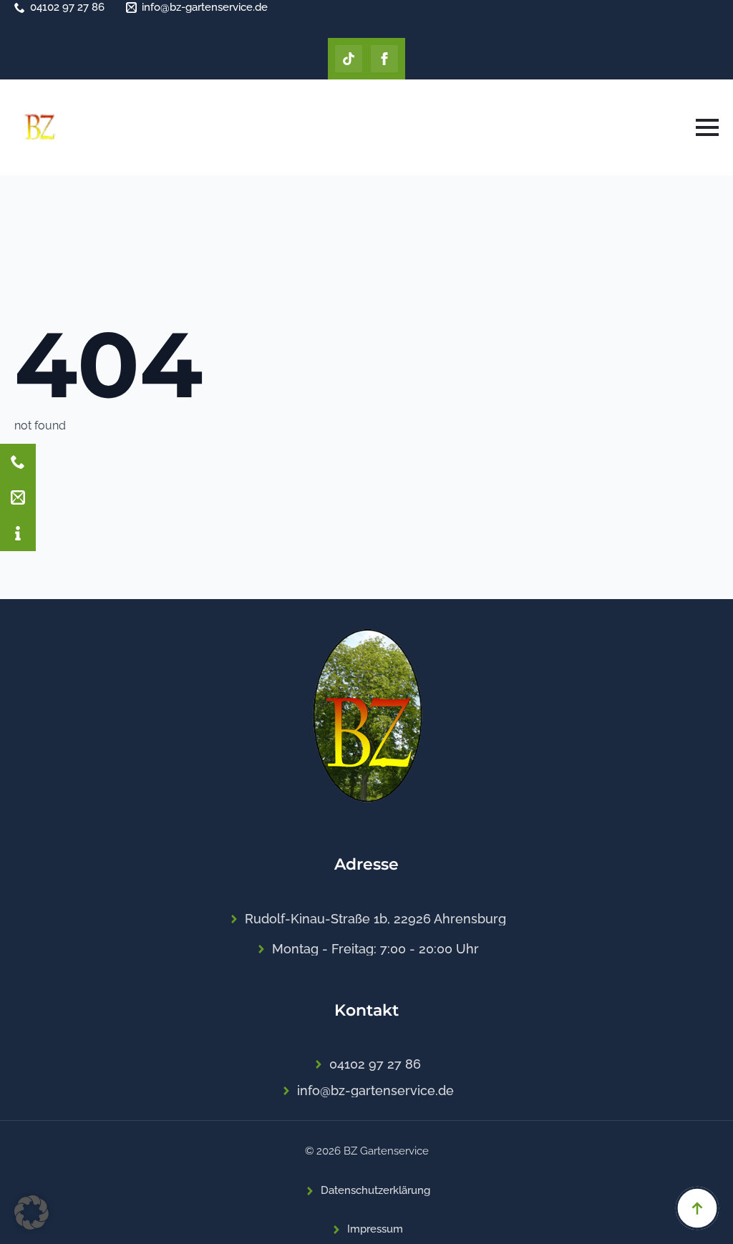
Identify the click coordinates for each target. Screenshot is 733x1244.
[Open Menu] (707, 127)
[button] (31, 1212)
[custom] (348, 58)
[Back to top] (697, 1208)
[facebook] (384, 58)
